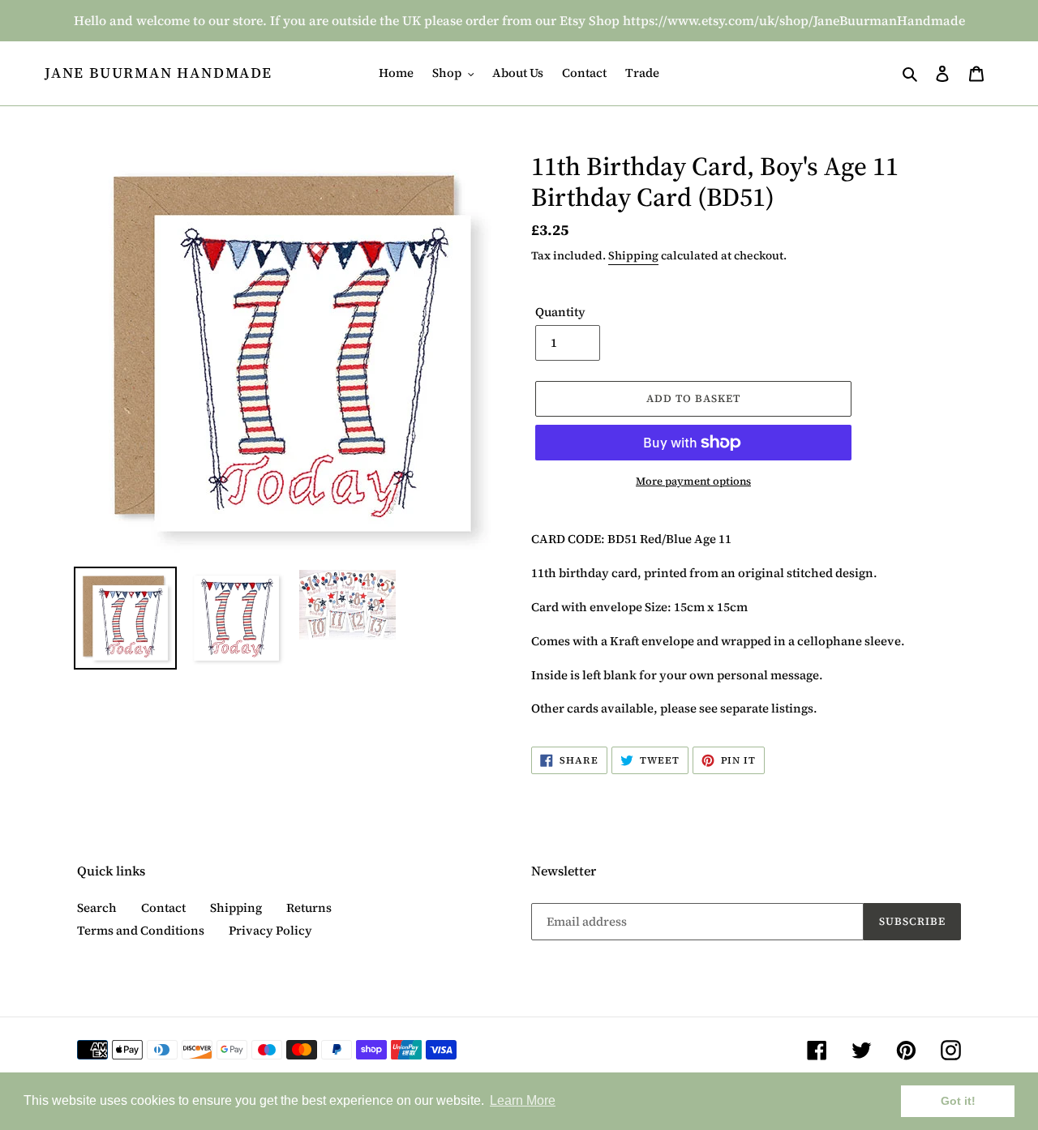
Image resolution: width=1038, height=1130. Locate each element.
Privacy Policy (270, 930)
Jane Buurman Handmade (158, 73)
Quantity (560, 311)
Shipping (633, 255)
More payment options (693, 481)
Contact (163, 907)
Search (97, 907)
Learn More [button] (522, 1100)
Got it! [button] (958, 1100)
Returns (309, 907)
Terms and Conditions (140, 930)
